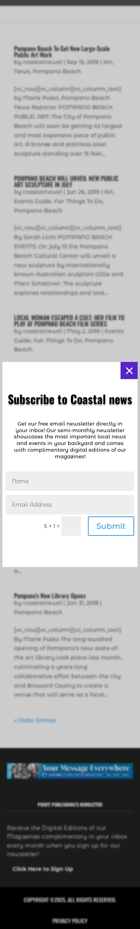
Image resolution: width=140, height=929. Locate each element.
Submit (111, 526)
